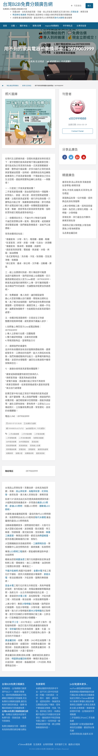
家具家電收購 (11, 445)
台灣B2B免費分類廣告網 (28, 4)
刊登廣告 (78, 6)
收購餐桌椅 (29, 453)
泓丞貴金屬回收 (69, 233)
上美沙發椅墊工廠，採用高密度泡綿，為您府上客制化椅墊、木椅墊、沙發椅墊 (77, 209)
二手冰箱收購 (14, 434)
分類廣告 (90, 695)
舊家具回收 (40, 453)
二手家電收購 (11, 438)
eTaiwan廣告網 (87, 698)
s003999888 (77, 118)
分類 (13, 26)
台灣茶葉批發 (76, 734)
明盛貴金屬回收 (19, 658)
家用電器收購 (11, 449)
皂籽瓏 (12, 629)
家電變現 (31, 449)
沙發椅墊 (26, 603)
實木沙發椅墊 (35, 610)
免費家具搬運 (38, 438)
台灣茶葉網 (48, 744)
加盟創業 (87, 724)
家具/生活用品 (37, 61)
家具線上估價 (35, 445)
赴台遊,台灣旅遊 (77, 708)
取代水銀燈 (59, 18)
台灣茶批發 (81, 26)
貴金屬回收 (10, 640)
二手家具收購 (39, 434)
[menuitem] (76, 6)
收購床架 (9, 453)
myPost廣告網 (76, 688)
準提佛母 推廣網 (19, 15)
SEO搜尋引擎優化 (78, 701)
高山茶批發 (21, 491)
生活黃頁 (91, 704)
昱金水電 (9, 585)
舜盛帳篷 (44, 535)
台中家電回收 (24, 442)
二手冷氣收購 (27, 434)
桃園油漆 (20, 559)
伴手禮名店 (68, 26)
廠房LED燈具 (74, 744)
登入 (89, 6)
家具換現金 (23, 445)
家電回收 (22, 449)
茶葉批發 (75, 12)
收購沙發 (19, 453)
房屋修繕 (74, 691)
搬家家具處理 (43, 449)
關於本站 (23, 26)
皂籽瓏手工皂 (61, 744)
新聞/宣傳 (37, 26)
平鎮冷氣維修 (11, 570)
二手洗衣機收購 (25, 438)
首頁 (5, 26)
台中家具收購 (11, 442)
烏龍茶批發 (34, 491)
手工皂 (15, 622)
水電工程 (22, 596)
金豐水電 (38, 570)
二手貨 (90, 717)
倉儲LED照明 (15, 506)
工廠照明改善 (39, 543)
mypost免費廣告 (52, 26)
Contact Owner (77, 131)
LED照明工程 (15, 551)
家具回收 (35, 442)
